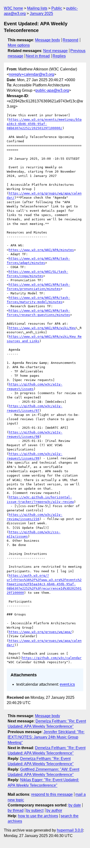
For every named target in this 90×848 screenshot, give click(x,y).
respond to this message (52, 794)
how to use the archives (38, 816)
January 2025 (41, 13)
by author (54, 810)
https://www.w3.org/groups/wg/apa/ (40, 632)
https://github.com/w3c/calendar (52, 658)
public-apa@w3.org (52, 90)
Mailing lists (37, 8)
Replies (59, 56)
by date (74, 805)
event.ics (67, 684)
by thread (16, 810)
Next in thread (38, 56)
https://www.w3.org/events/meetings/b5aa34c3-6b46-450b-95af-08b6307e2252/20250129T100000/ (44, 124)
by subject (34, 810)
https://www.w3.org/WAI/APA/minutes (41, 250)
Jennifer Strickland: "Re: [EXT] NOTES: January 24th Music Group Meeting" (46, 737)
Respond (70, 40)
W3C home (13, 8)
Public (56, 8)
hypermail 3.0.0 (70, 830)
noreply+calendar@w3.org (31, 74)
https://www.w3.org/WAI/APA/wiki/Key (42, 328)
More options (19, 45)
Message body (47, 40)
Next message (55, 51)
